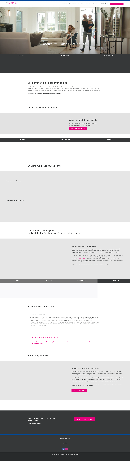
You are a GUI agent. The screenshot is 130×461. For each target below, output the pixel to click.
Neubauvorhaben (83, 258)
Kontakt (65, 443)
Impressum (62, 454)
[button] (65, 314)
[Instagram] (66, 449)
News (65, 442)
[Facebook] (63, 449)
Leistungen (93, 264)
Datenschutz (67, 454)
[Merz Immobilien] (12, 2)
